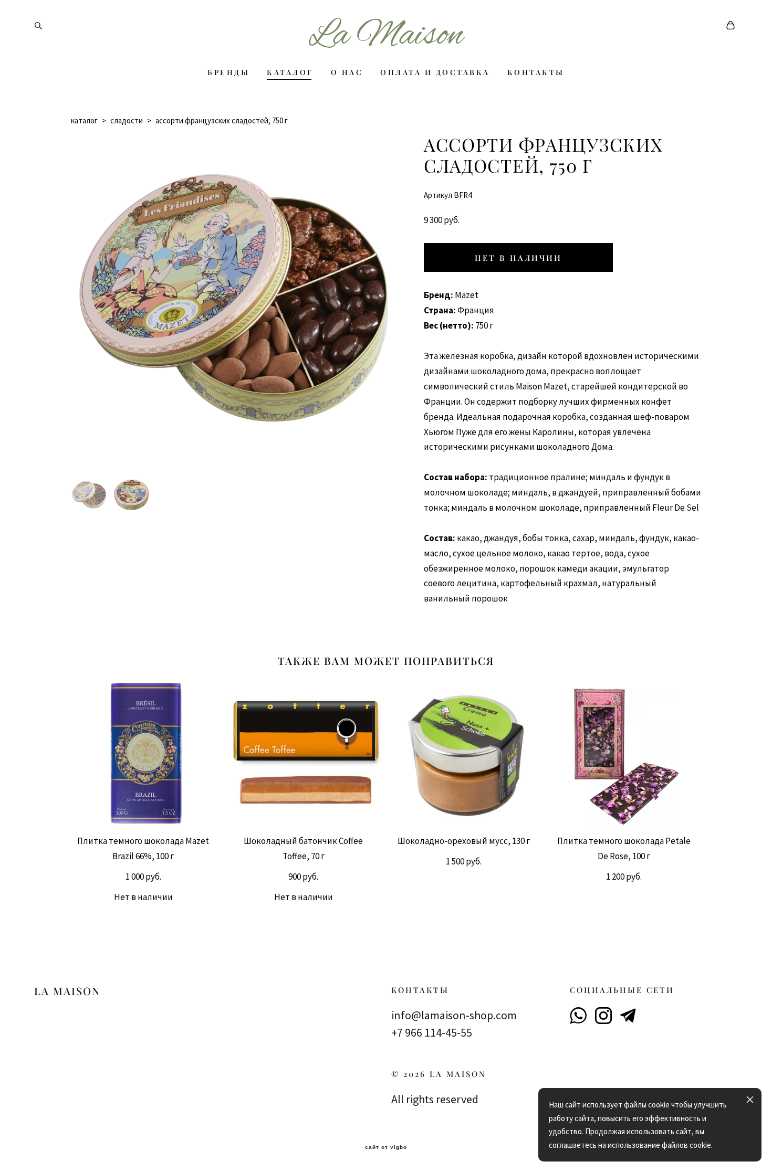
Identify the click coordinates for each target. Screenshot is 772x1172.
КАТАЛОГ (290, 72)
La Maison (386, 36)
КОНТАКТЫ (536, 72)
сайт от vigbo (386, 1147)
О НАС (347, 72)
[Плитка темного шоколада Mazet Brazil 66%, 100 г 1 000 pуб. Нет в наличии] (146, 753)
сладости (126, 120)
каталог (84, 120)
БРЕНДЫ (228, 72)
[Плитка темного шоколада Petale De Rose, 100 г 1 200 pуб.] (626, 753)
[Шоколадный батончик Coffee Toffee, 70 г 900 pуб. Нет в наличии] (306, 753)
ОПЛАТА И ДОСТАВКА (435, 72)
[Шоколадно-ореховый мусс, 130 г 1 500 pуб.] (466, 753)
